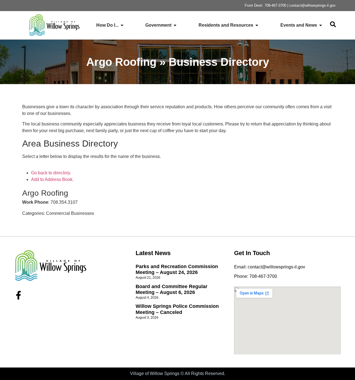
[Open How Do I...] (122, 25)
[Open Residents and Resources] (257, 25)
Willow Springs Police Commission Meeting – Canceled (177, 309)
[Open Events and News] (320, 25)
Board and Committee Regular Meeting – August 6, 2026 (171, 289)
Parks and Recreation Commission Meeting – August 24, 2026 (177, 269)
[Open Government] (175, 25)
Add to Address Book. (52, 179)
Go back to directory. (51, 172)
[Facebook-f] (18, 295)
